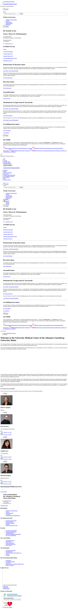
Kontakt (5, 393)
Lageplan (8, 555)
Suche (4, 12)
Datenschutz (5, 587)
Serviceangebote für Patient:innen (13, 515)
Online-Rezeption (9, 513)
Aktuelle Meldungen (10, 540)
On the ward (5, 173)
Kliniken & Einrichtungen (11, 19)
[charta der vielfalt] (7, 607)
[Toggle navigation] (14, 156)
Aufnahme (8, 514)
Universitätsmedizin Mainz (8, 1)
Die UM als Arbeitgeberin (11, 530)
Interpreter (5, 170)
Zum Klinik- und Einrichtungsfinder (10, 70)
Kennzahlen (8, 560)
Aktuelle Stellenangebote (11, 531)
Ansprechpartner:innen (10, 544)
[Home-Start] (4, 159)
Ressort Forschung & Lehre (11, 525)
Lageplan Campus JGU (8, 56)
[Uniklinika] (12, 596)
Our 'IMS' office (6, 161)
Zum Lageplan (4, 491)
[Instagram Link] (4, 578)
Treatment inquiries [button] (7, 163)
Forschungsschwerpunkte (11, 520)
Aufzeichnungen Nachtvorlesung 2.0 (13, 552)
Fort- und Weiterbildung (11, 535)
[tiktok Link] (4, 582)
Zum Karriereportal (7, 88)
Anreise (4, 49)
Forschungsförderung (10, 523)
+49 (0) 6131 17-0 (9, 43)
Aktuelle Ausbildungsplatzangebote (13, 534)
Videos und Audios (10, 542)
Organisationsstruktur (10, 561)
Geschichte (8, 562)
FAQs (4, 178)
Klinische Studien (9, 521)
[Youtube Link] (4, 576)
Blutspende (8, 24)
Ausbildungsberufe (10, 533)
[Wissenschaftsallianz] (12, 601)
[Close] (3, 28)
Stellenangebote (9, 23)
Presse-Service (9, 545)
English (7, 203)
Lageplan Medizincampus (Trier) (10, 58)
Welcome (5, 160)
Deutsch (7, 202)
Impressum (5, 586)
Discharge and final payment (9, 175)
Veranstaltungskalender (11, 550)
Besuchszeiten (9, 22)
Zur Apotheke (6, 132)
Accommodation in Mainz (8, 176)
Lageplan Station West (8, 53)
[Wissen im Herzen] (7, 606)
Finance (5, 171)
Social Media (8, 541)
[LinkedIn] (4, 573)
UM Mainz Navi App (7, 60)
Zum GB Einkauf (7, 130)
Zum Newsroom (6, 98)
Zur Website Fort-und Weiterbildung (10, 120)
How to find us (6, 177)
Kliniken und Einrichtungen (12, 510)
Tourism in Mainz (7, 179)
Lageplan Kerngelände (8, 51)
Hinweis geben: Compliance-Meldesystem (15, 564)
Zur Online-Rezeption (7, 77)
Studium (7, 524)
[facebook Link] (4, 580)
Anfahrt (7, 21)
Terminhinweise (9, 551)
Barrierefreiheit (6, 588)
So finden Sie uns (4, 505)
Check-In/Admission (7, 172)
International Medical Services (10, 4)
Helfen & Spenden (10, 565)
